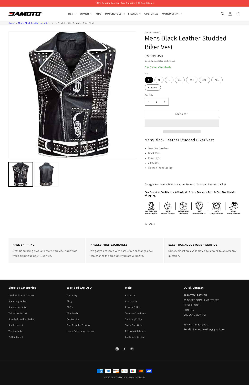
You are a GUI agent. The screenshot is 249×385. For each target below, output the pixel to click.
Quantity (149, 95)
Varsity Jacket (16, 331)
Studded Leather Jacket (211, 184)
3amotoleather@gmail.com (209, 329)
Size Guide (72, 313)
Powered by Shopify (136, 377)
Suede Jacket (15, 325)
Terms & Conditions (136, 313)
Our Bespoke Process (78, 325)
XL (179, 79)
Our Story (72, 295)
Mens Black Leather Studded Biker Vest (73, 23)
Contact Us (73, 319)
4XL (217, 79)
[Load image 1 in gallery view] (20, 174)
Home (11, 23)
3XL (204, 79)
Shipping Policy (133, 319)
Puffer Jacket (15, 336)
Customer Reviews (135, 336)
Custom (152, 87)
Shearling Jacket (17, 301)
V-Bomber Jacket (17, 313)
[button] (182, 123)
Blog (69, 301)
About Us (130, 295)
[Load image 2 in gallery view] (46, 174)
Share (152, 223)
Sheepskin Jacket (18, 307)
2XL (192, 79)
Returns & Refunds (135, 331)
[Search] (222, 13)
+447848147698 (198, 324)
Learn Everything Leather (80, 331)
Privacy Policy (132, 307)
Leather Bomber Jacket (21, 295)
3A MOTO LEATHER (119, 377)
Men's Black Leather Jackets (33, 23)
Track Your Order (134, 325)
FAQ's (70, 307)
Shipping (149, 61)
